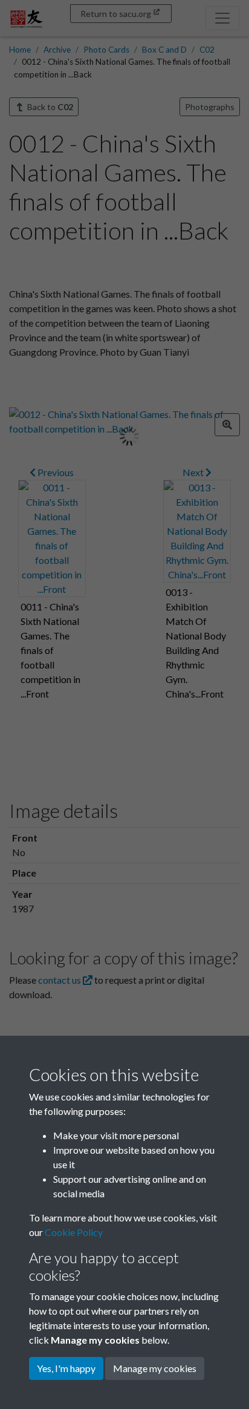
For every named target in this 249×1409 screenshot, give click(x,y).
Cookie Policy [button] (74, 1232)
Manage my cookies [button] (154, 1368)
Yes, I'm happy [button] (66, 1368)
